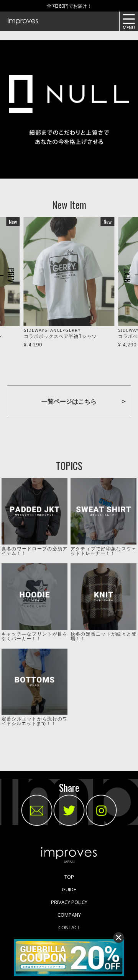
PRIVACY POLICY (69, 902)
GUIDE (69, 889)
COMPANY (69, 914)
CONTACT (69, 927)
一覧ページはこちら (69, 401)
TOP (69, 876)
